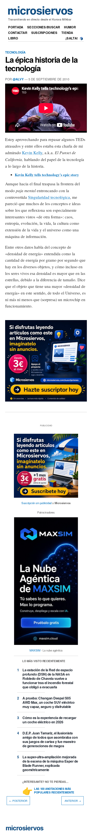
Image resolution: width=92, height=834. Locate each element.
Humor (70, 27)
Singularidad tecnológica (49, 197)
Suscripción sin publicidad (36, 503)
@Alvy (18, 79)
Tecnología (15, 52)
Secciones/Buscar (43, 27)
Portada (15, 27)
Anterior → (72, 800)
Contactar (17, 32)
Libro (13, 38)
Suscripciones (44, 32)
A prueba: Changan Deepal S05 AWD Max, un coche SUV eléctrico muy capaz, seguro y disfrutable (48, 702)
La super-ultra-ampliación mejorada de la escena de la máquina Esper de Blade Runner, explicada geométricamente (50, 763)
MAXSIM (35, 650)
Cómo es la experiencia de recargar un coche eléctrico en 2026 (49, 719)
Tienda (67, 32)
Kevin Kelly (32, 152)
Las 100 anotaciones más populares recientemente (54, 790)
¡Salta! (71, 38)
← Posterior (18, 800)
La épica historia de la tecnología (41, 64)
